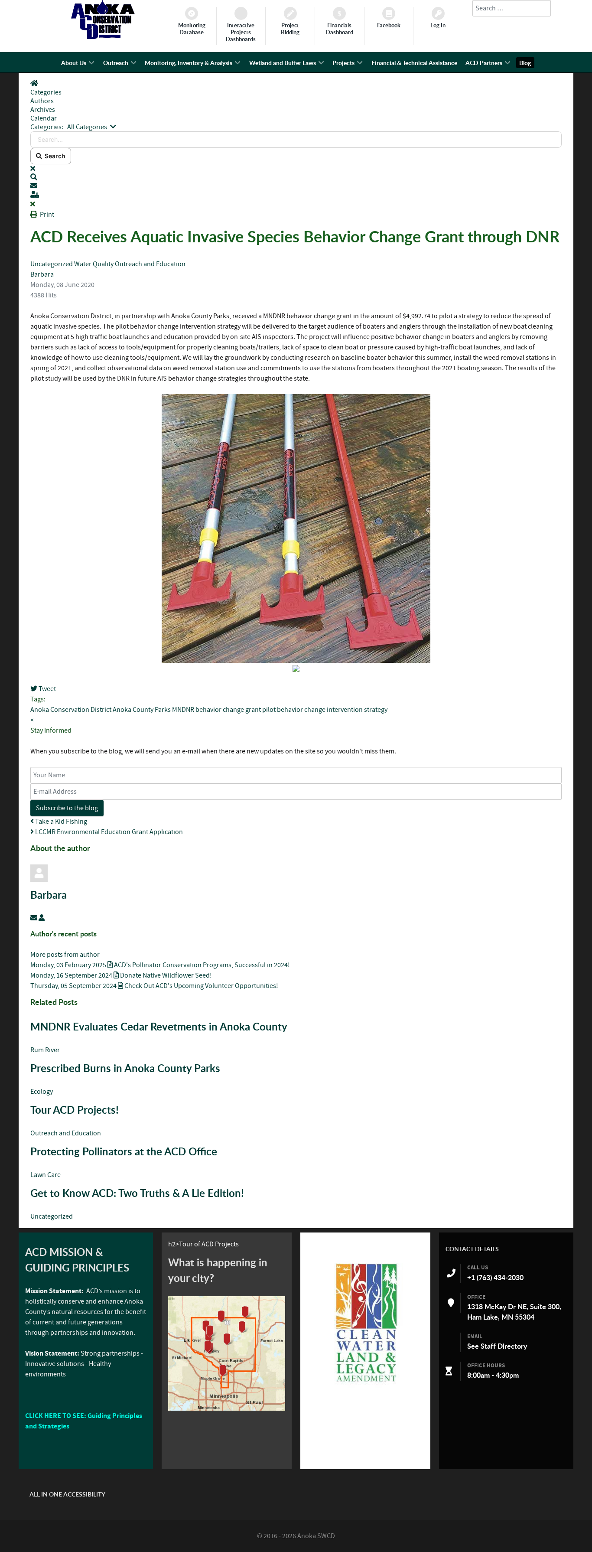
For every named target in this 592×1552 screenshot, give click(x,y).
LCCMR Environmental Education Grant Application (108, 832)
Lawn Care (45, 1175)
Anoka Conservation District (70, 710)
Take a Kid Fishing (60, 821)
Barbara (42, 274)
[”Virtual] (226, 1353)
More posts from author (65, 955)
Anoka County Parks (142, 710)
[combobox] (511, 8)
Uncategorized (51, 264)
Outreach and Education (150, 264)
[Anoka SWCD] (103, 37)
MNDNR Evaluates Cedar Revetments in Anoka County (160, 1027)
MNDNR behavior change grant (216, 710)
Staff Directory (504, 1346)
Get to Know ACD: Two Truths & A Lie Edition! (137, 1193)
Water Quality (94, 264)
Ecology (41, 1092)
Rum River (45, 1050)
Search (53, 156)
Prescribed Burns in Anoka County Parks (125, 1068)
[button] (296, 177)
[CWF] (365, 1322)
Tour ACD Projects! (74, 1110)
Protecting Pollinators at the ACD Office (123, 1151)
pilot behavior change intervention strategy (324, 710)
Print (47, 214)
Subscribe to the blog (67, 808)
